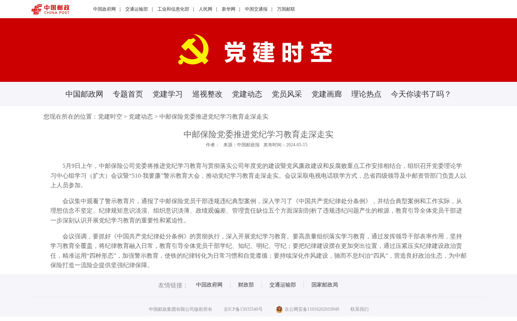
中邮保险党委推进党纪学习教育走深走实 (213, 116)
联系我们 (359, 309)
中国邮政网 (84, 94)
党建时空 (110, 116)
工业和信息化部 (173, 9)
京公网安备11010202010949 (312, 309)
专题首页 (128, 94)
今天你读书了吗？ (421, 94)
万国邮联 (286, 9)
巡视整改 (207, 94)
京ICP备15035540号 (243, 309)
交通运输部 (136, 9)
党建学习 (168, 94)
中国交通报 (256, 9)
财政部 (246, 285)
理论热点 (366, 94)
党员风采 (287, 94)
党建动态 (247, 94)
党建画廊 (326, 94)
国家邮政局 (324, 285)
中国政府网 (104, 9)
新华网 (228, 9)
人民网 (205, 9)
